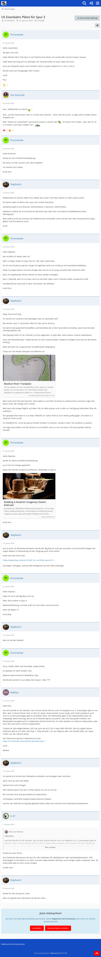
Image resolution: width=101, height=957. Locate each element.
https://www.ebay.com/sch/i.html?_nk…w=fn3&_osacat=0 (27, 560)
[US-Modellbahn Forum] (4, 3)
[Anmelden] (91, 3)
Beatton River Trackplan (17, 383)
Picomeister (9, 20)
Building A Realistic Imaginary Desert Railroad (25, 504)
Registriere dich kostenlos (63, 918)
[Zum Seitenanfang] (97, 953)
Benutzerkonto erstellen (58, 928)
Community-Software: (50, 953)
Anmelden (36, 928)
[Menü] (97, 3)
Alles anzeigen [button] (50, 847)
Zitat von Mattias (16, 831)
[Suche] (84, 3)
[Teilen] (97, 25)
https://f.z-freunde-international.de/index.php (23, 741)
